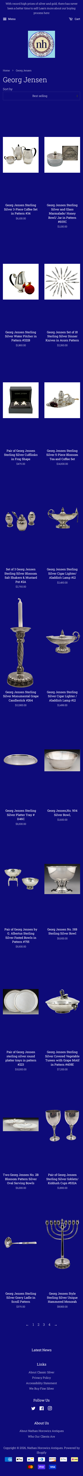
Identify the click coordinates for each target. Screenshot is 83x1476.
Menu (12, 19)
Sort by (8, 89)
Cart (77, 19)
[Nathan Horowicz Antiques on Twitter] (33, 1409)
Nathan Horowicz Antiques (45, 1448)
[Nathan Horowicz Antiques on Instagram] (50, 1409)
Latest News (42, 1350)
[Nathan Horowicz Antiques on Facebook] (41, 1409)
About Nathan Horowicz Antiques (41, 1431)
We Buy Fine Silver (41, 1388)
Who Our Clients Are (41, 1436)
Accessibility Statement (41, 1383)
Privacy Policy (41, 1377)
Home (6, 70)
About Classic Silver (41, 1372)
